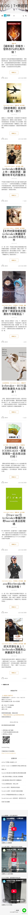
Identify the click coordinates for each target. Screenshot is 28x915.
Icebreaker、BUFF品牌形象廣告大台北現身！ (14, 388)
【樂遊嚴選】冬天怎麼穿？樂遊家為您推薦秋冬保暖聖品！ (14, 311)
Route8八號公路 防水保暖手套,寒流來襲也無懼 (14, 773)
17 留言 (24, 201)
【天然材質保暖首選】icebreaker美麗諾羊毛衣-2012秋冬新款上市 (14, 235)
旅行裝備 (18, 166)
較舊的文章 (6, 684)
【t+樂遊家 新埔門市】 (8, 695)
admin (6, 78)
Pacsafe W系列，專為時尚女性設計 (11, 787)
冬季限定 (17, 228)
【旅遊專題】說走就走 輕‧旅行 (14, 109)
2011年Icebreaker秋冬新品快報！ (14, 585)
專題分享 (14, 43)
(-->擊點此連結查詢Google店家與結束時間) (13, 715)
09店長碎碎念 (5, 383)
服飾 (22, 166)
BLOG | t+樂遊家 (14, 5)
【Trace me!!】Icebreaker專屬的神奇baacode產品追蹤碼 (14, 519)
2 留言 (24, 342)
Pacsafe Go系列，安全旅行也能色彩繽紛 (12, 791)
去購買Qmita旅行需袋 (7, 874)
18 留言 (24, 417)
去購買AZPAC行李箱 (7, 905)
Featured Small (9, 105)
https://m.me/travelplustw (9, 753)
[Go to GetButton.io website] (24, 913)
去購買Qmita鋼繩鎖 (7, 843)
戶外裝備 (21, 305)
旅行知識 (22, 105)
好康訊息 (22, 445)
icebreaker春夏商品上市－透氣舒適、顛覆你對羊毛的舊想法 (14, 172)
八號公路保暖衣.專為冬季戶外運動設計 (12, 780)
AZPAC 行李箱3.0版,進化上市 (9, 762)
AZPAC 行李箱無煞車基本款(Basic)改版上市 (13, 794)
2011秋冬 (5, 445)
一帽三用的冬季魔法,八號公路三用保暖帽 (12, 776)
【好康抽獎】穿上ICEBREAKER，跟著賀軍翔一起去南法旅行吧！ (14, 452)
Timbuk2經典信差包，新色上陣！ (10, 784)
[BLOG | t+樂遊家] (7, 15)
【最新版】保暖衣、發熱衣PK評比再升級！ (14, 49)
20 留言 (24, 678)
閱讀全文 (14, 72)
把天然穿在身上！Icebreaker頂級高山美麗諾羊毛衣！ (14, 649)
